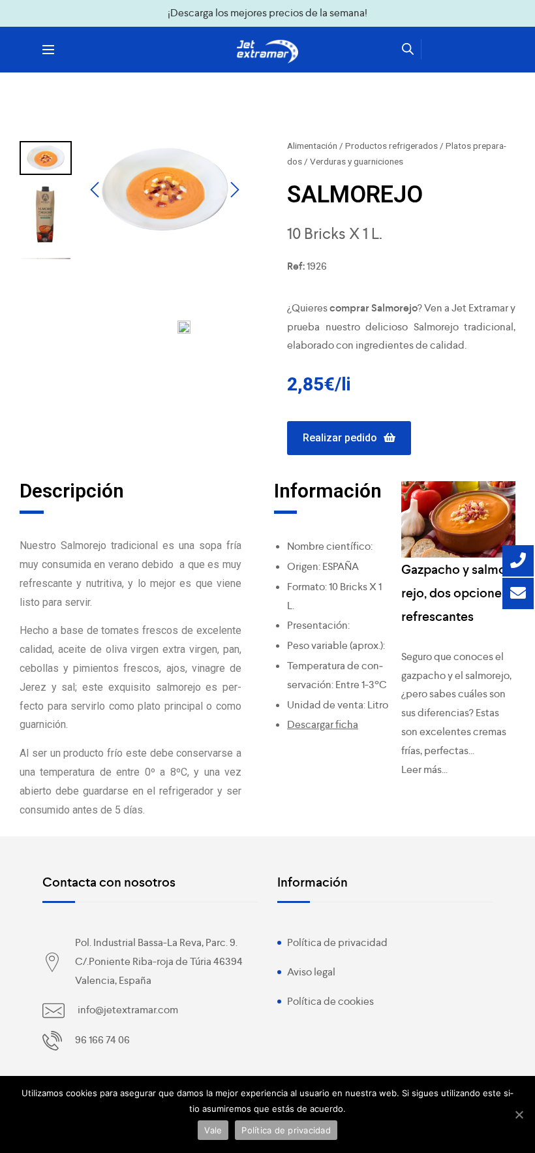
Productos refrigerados (391, 145)
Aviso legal (311, 972)
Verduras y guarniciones (356, 161)
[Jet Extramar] (267, 51)
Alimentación (312, 145)
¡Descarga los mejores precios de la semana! (267, 13)
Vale (213, 1130)
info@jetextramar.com (128, 1010)
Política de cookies (330, 1001)
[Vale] (518, 1114)
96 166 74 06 (102, 1040)
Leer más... (424, 769)
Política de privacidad (337, 942)
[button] (349, 438)
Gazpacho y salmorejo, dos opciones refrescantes (456, 593)
